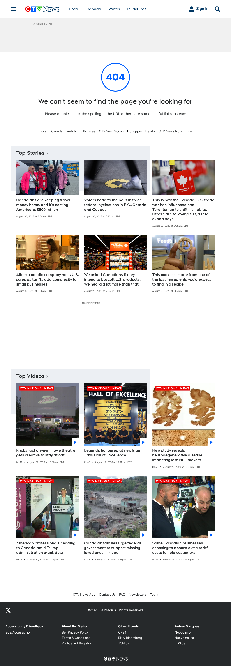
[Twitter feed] (8, 610)
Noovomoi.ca (184, 638)
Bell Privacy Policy (75, 632)
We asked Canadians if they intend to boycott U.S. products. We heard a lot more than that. (112, 279)
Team (154, 594)
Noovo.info (183, 632)
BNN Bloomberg (130, 638)
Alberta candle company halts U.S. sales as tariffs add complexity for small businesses (47, 279)
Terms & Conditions (76, 638)
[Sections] (13, 9)
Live (189, 131)
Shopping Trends (142, 131)
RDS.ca (180, 643)
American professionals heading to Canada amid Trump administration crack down (45, 548)
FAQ (122, 594)
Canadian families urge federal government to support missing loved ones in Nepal (112, 548)
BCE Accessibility (18, 632)
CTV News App (84, 594)
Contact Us (107, 594)
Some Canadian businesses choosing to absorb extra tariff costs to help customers (180, 548)
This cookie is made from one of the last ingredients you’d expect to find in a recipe (181, 279)
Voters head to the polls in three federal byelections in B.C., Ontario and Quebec (115, 205)
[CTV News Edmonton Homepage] (42, 9)
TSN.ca (123, 643)
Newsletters (137, 594)
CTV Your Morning (112, 131)
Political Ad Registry (76, 643)
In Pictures (136, 9)
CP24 (122, 632)
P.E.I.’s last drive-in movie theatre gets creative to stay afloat (45, 452)
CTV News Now (170, 131)
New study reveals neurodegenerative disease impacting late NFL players (177, 455)
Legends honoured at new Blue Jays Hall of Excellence (112, 452)
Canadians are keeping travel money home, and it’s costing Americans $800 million (43, 205)
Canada (93, 9)
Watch (114, 9)
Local (74, 9)
